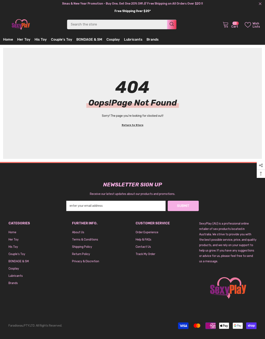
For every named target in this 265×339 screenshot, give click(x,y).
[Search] (121, 24)
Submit (183, 206)
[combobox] (117, 24)
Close (260, 4)
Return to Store (132, 125)
